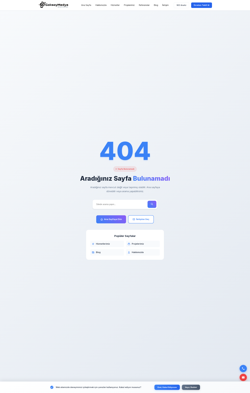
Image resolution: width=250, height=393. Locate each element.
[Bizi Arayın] (243, 368)
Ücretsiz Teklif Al (201, 5)
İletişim (165, 5)
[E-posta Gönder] (243, 377)
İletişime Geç (142, 219)
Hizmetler (115, 5)
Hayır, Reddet (191, 387)
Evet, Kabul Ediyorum (167, 387)
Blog (156, 5)
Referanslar (144, 5)
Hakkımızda (101, 5)
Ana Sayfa (86, 5)
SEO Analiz (181, 5)
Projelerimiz (129, 5)
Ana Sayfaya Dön (113, 219)
